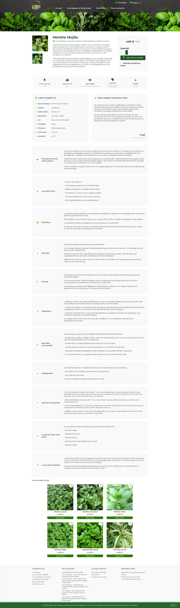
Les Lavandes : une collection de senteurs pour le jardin (74, 575)
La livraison (36, 572)
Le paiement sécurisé (40, 579)
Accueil (58, 8)
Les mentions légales (40, 575)
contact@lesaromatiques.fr (131, 579)
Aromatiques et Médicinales (79, 8)
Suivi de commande (99, 572)
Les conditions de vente (41, 577)
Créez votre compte (99, 577)
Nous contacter (118, 8)
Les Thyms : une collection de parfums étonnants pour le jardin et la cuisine (74, 598)
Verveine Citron (119, 550)
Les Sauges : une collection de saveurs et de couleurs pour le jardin (73, 592)
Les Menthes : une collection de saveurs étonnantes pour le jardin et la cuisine (74, 580)
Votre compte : (99, 569)
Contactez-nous (38, 584)
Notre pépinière (38, 582)
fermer (173, 605)
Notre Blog (101, 8)
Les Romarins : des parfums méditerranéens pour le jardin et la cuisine (75, 586)
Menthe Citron (120, 512)
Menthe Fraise (60, 550)
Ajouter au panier (133, 57)
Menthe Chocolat (90, 512)
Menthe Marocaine (90, 550)
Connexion (96, 575)
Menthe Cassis (60, 512)
